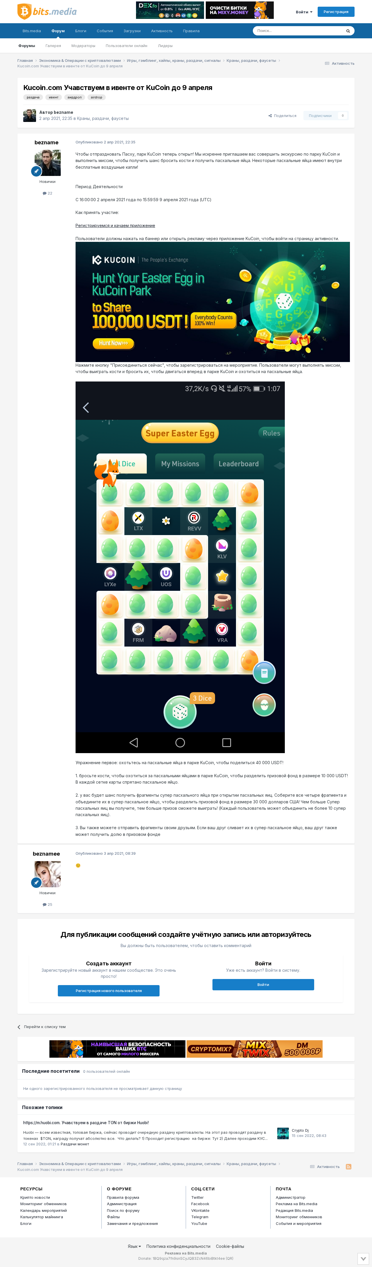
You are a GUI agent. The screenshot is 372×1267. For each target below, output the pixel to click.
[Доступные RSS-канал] (349, 1167)
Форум (58, 30)
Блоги (80, 30)
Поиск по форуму (123, 1210)
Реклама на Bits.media (296, 1203)
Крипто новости (35, 1197)
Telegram (199, 1216)
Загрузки (132, 30)
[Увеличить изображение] (180, 566)
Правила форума (123, 1197)
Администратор (290, 1197)
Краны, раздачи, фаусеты (103, 118)
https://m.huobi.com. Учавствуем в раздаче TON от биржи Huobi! (86, 1122)
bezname (63, 112)
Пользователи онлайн (126, 45)
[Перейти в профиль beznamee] (48, 874)
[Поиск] (348, 30)
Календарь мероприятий (43, 1210)
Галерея (53, 45)
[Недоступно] (213, 301)
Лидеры (165, 45)
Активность (162, 30)
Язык (133, 1246)
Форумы (26, 45)
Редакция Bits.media (294, 1210)
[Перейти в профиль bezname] (29, 115)
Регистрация (336, 11)
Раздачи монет (75, 1144)
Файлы (113, 1216)
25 (49, 904)
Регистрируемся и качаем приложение (115, 225)
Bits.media (32, 30)
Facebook (200, 1203)
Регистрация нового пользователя (109, 990)
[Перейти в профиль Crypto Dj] (283, 1133)
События (105, 30)
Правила (191, 30)
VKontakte (200, 1210)
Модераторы (83, 45)
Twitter (197, 1197)
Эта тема (326, 30)
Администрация (122, 1203)
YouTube (199, 1223)
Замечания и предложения (132, 1223)
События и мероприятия (298, 1223)
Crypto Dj (300, 1130)
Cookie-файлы (230, 1246)
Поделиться (284, 115)
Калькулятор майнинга (41, 1216)
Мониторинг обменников (43, 1203)
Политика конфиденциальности (178, 1246)
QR (229, 1258)
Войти (303, 12)
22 (49, 193)
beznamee (46, 854)
